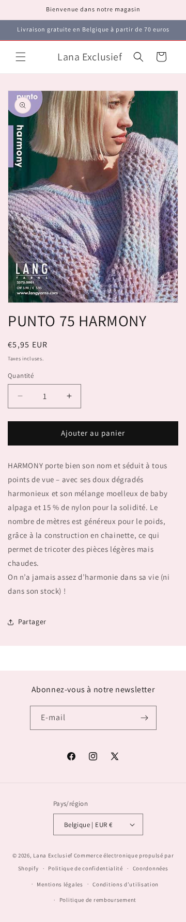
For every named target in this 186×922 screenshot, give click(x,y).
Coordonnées (150, 868)
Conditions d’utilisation (125, 884)
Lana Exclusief (52, 855)
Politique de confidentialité (85, 868)
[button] (20, 56)
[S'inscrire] (144, 718)
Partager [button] (32, 621)
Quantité (21, 375)
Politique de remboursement (97, 899)
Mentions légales (60, 884)
